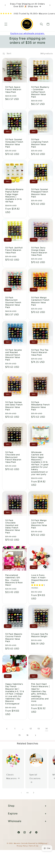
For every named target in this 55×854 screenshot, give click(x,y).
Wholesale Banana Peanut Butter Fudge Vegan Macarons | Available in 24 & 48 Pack (14, 195)
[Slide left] (21, 793)
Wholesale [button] (14, 821)
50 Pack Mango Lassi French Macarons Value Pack (39, 524)
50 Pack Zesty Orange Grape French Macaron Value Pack (39, 251)
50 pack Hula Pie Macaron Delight (39, 635)
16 (27, 735)
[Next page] (35, 735)
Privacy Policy (22, 846)
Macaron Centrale (21, 843)
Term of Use (33, 846)
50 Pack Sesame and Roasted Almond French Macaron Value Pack (13, 355)
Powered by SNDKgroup (37, 843)
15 (19, 735)
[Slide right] (34, 793)
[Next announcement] (50, 5)
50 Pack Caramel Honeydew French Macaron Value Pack (14, 143)
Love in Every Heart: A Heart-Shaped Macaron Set (39, 579)
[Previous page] (7, 728)
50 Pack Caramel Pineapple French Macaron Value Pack (39, 193)
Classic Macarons (11, 776)
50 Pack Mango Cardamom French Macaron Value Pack (40, 301)
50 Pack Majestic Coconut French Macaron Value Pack (13, 637)
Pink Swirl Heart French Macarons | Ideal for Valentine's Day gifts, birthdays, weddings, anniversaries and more (40, 692)
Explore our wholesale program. (27, 33)
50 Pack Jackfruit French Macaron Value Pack (14, 250)
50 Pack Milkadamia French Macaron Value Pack (40, 406)
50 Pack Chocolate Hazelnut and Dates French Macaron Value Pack (12, 526)
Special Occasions (35, 776)
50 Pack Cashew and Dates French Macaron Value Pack (14, 406)
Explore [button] (13, 813)
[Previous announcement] (5, 5)
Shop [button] (11, 805)
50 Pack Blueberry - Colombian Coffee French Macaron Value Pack (40, 92)
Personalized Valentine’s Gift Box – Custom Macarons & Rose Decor (14, 580)
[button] (6, 24)
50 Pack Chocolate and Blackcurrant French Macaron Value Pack (13, 457)
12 (31, 728)
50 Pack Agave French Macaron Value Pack (13, 89)
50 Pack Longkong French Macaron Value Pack (39, 143)
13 (39, 728)
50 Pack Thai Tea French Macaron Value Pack (39, 352)
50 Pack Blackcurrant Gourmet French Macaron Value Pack (13, 302)
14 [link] (47, 728)
